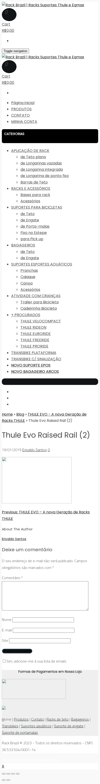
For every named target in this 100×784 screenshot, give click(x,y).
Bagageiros (80, 719)
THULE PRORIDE (34, 346)
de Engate (29, 220)
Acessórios (30, 201)
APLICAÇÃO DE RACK (30, 150)
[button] (50, 136)
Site (5, 640)
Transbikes (10, 725)
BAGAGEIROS (23, 245)
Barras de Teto (34, 182)
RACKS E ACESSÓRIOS (30, 188)
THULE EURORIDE (35, 333)
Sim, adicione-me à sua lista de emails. (37, 661)
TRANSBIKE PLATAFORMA (33, 352)
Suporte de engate (68, 725)
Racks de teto (58, 719)
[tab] (50, 136)
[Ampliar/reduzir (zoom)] (18, 773)
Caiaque (27, 276)
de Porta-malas (35, 226)
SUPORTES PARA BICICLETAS (36, 207)
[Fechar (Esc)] (4, 773)
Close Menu (42, 381)
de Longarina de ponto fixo (44, 175)
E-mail (7, 630)
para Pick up (31, 239)
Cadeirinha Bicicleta (38, 308)
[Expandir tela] (13, 773)
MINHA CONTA (24, 121)
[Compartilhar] (8, 773)
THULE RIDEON (33, 327)
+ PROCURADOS (25, 315)
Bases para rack (35, 194)
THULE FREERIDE (34, 340)
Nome (6, 619)
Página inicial (22, 102)
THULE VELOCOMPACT (40, 321)
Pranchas (29, 270)
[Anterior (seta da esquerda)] (4, 780)
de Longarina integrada (41, 169)
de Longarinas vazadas (41, 163)
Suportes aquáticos (36, 725)
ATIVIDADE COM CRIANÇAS (35, 296)
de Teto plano (33, 157)
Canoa (26, 283)
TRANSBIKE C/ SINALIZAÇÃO (36, 359)
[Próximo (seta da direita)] (8, 780)
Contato (37, 719)
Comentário (12, 577)
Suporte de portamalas (20, 732)
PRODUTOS (21, 109)
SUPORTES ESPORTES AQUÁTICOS (41, 264)
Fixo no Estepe (33, 232)
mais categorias (16, 381)
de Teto (27, 214)
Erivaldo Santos (34, 449)
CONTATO (20, 115)
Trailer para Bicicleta (39, 302)
